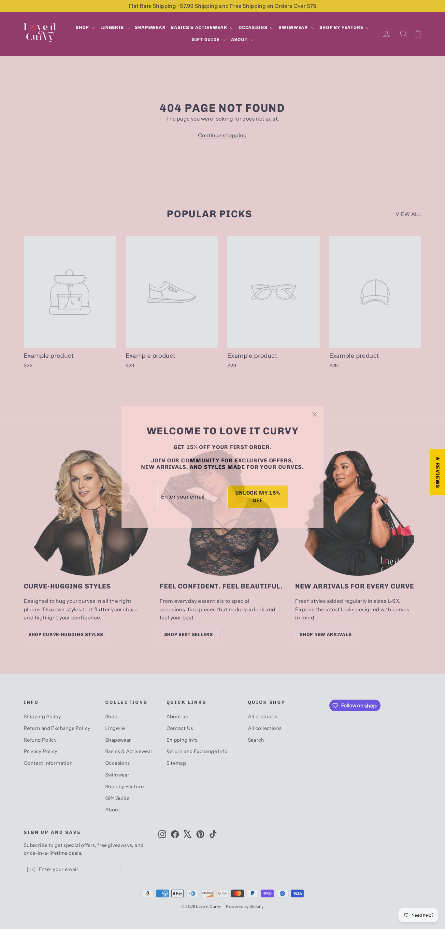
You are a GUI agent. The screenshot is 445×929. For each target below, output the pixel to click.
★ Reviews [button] (438, 472)
